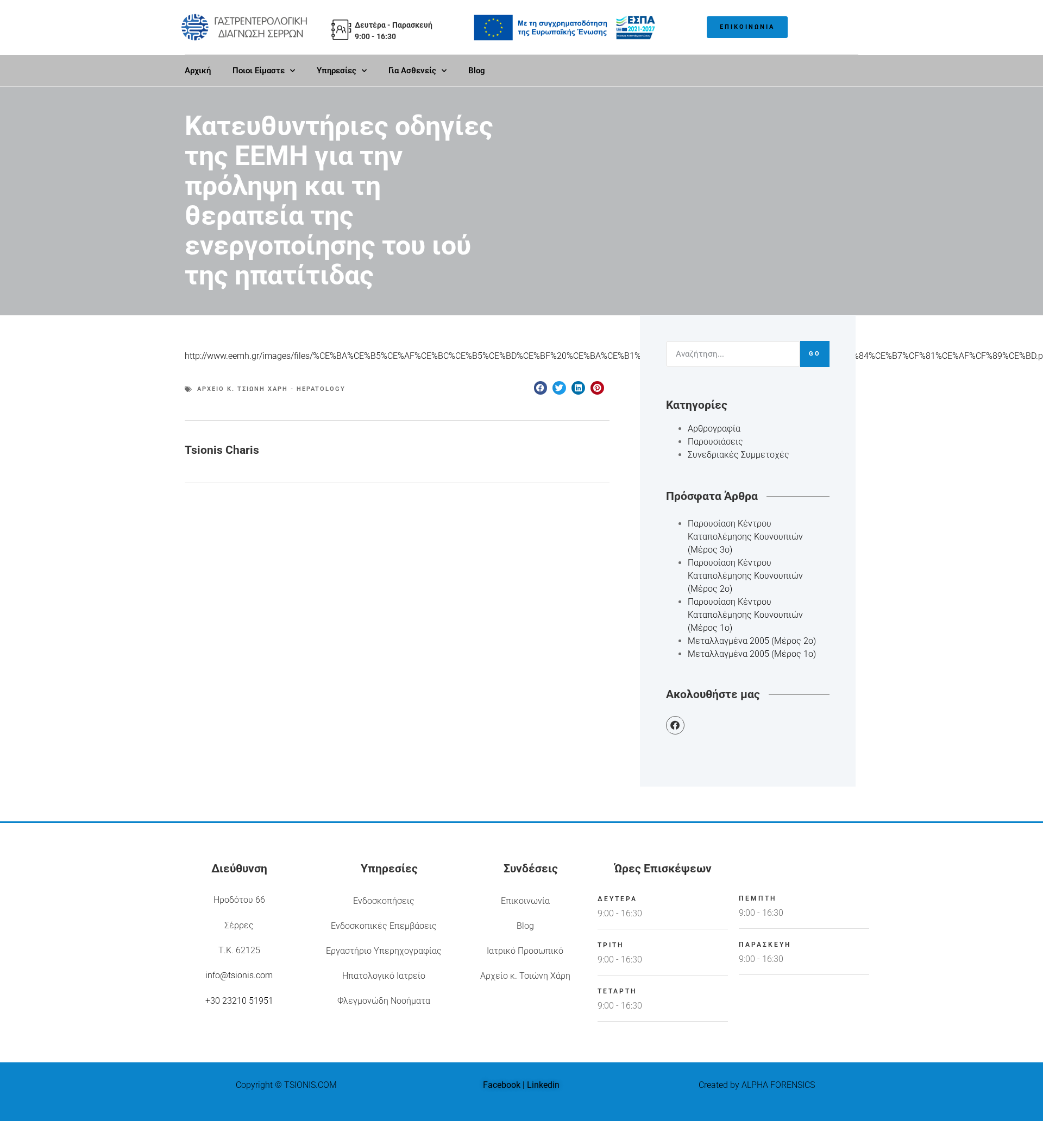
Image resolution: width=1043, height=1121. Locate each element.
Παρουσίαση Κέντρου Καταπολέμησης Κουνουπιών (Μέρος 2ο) (745, 576)
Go (815, 353)
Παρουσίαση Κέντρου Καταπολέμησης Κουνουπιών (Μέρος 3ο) (745, 536)
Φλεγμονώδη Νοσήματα (383, 1001)
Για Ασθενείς (412, 70)
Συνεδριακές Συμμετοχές (738, 454)
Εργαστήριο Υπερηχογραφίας (384, 951)
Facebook (501, 1085)
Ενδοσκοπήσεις (383, 901)
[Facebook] (675, 725)
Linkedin (543, 1085)
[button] (541, 388)
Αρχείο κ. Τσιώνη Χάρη (525, 976)
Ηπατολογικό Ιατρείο (383, 976)
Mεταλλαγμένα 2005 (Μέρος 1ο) (752, 654)
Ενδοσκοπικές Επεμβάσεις (384, 926)
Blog (476, 70)
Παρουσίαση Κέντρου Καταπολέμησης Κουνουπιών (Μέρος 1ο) (745, 615)
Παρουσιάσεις (715, 441)
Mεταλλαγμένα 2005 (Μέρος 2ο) (752, 641)
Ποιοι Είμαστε (259, 70)
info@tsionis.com (239, 975)
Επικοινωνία (525, 901)
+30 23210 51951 (239, 1001)
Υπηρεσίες (336, 70)
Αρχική (198, 70)
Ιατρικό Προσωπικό (525, 951)
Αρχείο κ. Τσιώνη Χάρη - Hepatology (271, 388)
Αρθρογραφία (714, 428)
